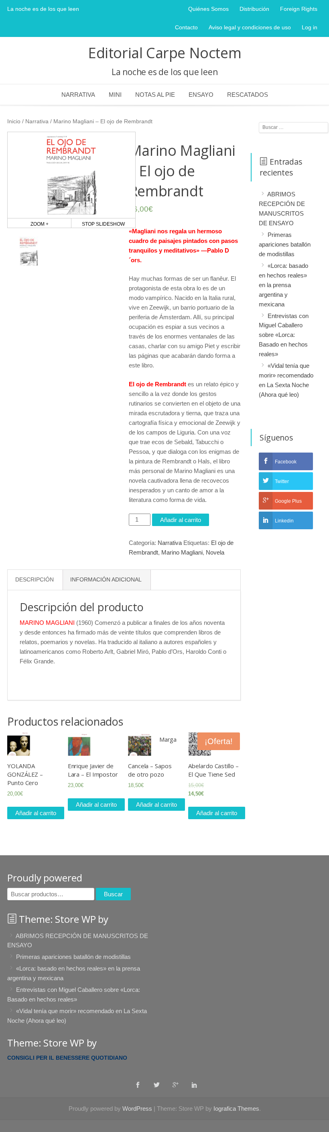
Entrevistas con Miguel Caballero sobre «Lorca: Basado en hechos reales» (284, 334)
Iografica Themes (236, 1108)
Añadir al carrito (180, 519)
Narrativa (78, 94)
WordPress (137, 1108)
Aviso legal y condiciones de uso (250, 27)
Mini (115, 94)
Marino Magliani (182, 552)
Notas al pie (155, 94)
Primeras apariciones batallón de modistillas (285, 244)
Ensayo (201, 94)
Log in (309, 27)
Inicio (13, 121)
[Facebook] (138, 1085)
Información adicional (106, 580)
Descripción (34, 580)
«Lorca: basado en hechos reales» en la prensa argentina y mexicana (283, 285)
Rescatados (247, 94)
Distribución (254, 9)
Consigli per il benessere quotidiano (67, 1057)
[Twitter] (156, 1085)
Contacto (186, 27)
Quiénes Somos (208, 9)
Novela (215, 552)
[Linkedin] (194, 1085)
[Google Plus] (175, 1085)
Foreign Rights (298, 9)
